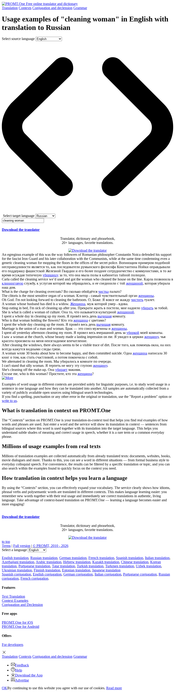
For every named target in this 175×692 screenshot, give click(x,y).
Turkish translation (90, 566)
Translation (10, 8)
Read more (114, 688)
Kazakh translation (105, 562)
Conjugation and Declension (22, 605)
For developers (12, 645)
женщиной (134, 283)
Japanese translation (106, 570)
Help (18, 670)
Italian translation (157, 558)
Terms (6, 546)
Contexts (25, 8)
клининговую (12, 283)
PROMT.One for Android (20, 627)
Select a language (14, 550)
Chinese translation (134, 562)
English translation (15, 558)
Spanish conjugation (16, 574)
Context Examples (15, 600)
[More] (7, 378)
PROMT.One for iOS (17, 622)
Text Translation (13, 596)
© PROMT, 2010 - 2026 (50, 546)
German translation (73, 558)
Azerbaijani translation (18, 562)
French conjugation (34, 578)
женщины (146, 296)
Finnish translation (47, 570)
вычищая (105, 316)
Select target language (18, 216)
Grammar (80, 8)
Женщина (77, 304)
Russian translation (43, 558)
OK (4, 688)
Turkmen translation (119, 566)
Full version (21, 546)
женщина (80, 320)
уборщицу (51, 275)
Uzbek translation (148, 566)
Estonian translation (76, 570)
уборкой (132, 333)
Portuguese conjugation (140, 574)
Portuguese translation (34, 566)
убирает (61, 370)
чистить (137, 300)
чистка (103, 291)
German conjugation (78, 574)
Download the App (29, 675)
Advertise (22, 680)
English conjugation (47, 574)
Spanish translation (129, 558)
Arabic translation (48, 562)
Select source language (18, 39)
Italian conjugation (108, 574)
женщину (151, 337)
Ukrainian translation (17, 570)
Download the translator (21, 230)
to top (6, 542)
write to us (9, 401)
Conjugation (52, 8)
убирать (147, 308)
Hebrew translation (76, 562)
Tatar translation (63, 566)
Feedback (22, 665)
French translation (101, 558)
